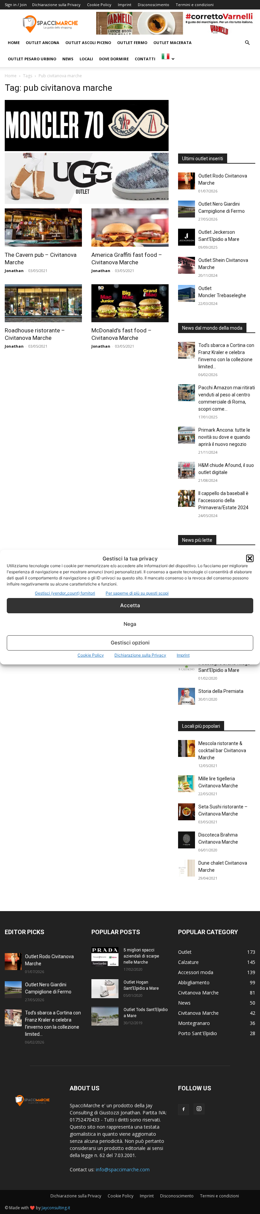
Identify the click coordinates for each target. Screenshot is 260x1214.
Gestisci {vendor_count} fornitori (65, 593)
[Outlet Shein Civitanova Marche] (186, 265)
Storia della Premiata (220, 691)
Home (14, 42)
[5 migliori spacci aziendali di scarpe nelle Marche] (104, 956)
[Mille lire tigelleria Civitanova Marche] (186, 783)
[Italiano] (167, 58)
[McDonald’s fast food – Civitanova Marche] (130, 303)
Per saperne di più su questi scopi (137, 593)
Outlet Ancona (42, 42)
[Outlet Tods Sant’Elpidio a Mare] (104, 1016)
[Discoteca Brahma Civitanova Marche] (186, 839)
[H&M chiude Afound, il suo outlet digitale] (186, 470)
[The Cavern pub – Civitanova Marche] (43, 227)
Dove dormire (114, 58)
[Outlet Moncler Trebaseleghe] (186, 293)
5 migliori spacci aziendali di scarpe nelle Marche (141, 956)
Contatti (145, 58)
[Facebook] (183, 1109)
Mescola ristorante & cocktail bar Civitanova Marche (222, 750)
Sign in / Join (16, 4)
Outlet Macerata (172, 42)
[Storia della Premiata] (186, 696)
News (67, 58)
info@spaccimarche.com (123, 1169)
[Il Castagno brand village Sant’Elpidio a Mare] (186, 668)
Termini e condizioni (195, 4)
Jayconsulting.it (56, 1208)
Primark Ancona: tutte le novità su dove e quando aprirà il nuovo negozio (224, 437)
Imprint (183, 655)
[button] (249, 558)
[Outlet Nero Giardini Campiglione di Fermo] (186, 209)
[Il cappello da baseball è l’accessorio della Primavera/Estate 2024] (186, 498)
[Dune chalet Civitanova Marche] (186, 868)
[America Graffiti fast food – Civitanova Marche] (130, 227)
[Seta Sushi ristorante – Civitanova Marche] (186, 811)
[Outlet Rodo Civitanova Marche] (186, 180)
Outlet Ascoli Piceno (88, 42)
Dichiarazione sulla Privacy (140, 655)
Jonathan (14, 270)
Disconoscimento (153, 4)
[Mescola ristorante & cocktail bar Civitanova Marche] (186, 748)
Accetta (130, 605)
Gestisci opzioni (130, 642)
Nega (130, 624)
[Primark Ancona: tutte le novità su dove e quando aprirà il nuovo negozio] (186, 435)
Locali (86, 58)
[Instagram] (199, 1109)
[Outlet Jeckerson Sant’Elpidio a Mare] (186, 237)
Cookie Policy (91, 655)
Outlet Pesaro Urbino (32, 58)
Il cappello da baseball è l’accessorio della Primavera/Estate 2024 (223, 500)
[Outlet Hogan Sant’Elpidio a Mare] (104, 988)
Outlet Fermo (132, 42)
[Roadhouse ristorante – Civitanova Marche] (43, 303)
